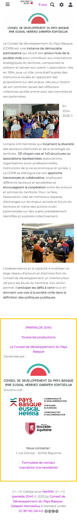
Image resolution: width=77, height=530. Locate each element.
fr (40, 4)
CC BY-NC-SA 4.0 (31, 511)
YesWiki (48, 491)
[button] (70, 4)
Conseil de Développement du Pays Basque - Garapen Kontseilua (38, 501)
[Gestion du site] (61, 4)
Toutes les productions (38, 337)
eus (44, 4)
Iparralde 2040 (22, 496)
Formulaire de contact (38, 462)
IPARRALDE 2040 (38, 327)
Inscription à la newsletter (38, 467)
